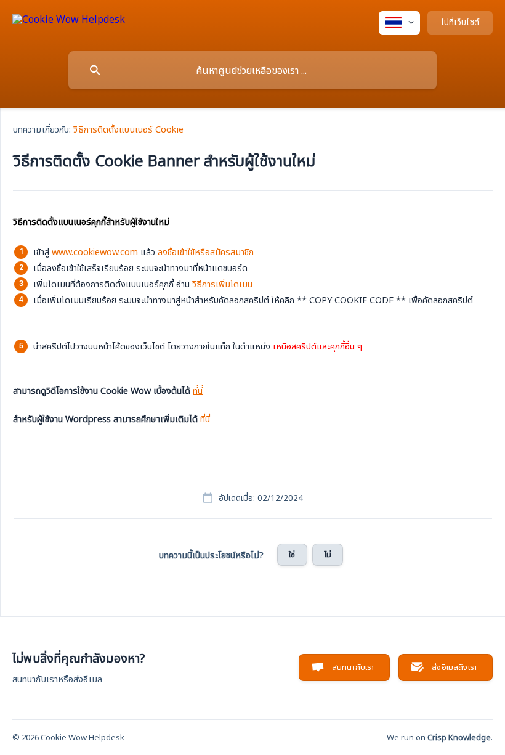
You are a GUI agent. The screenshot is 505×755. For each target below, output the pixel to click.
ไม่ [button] (327, 554)
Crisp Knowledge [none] (459, 737)
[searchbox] (252, 70)
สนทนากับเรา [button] (353, 666)
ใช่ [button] (292, 554)
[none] (68, 21)
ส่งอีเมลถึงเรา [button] (454, 666)
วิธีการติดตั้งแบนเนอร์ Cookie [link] (128, 129)
